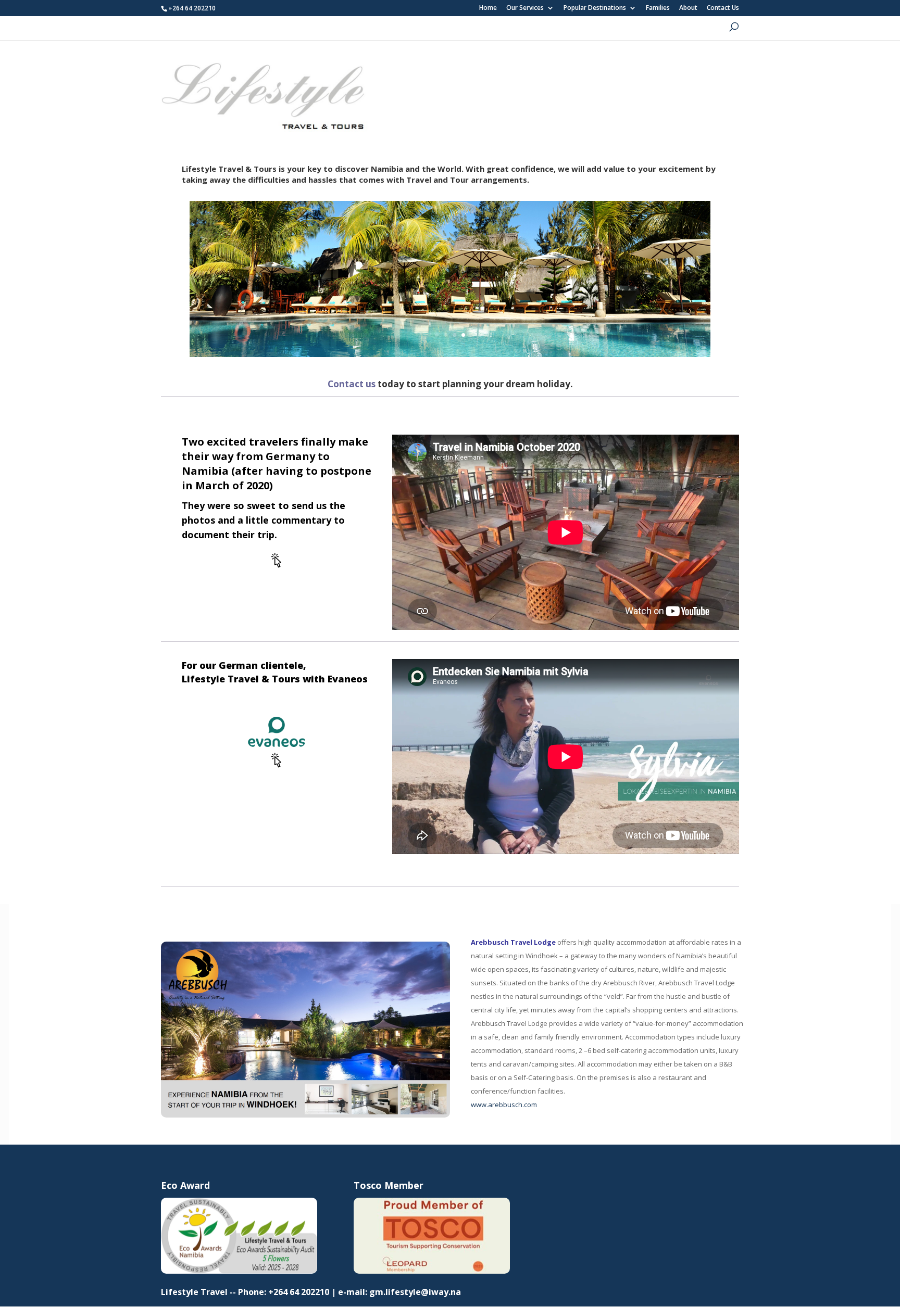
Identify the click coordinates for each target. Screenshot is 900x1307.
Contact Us (723, 8)
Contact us (352, 384)
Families (658, 8)
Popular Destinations (595, 8)
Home (488, 8)
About (688, 8)
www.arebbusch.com (504, 1104)
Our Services (525, 8)
